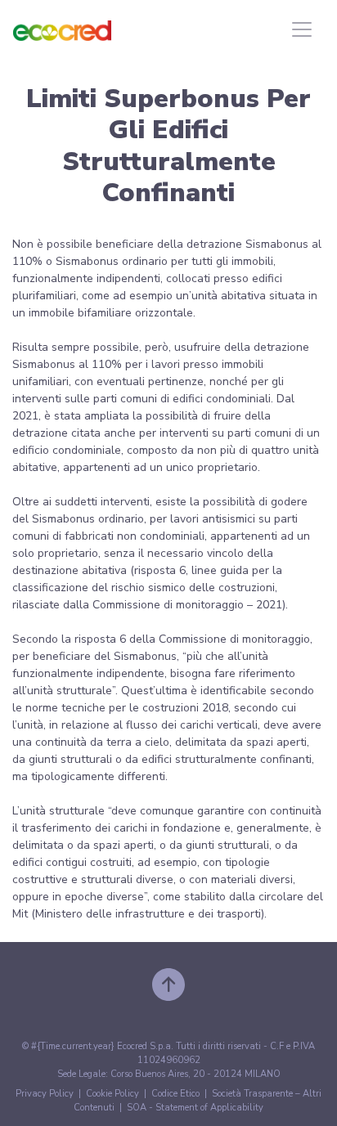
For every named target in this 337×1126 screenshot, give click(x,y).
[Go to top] (168, 983)
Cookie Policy (112, 1094)
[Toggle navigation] (302, 29)
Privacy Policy (45, 1094)
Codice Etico (175, 1094)
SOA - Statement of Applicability (195, 1107)
